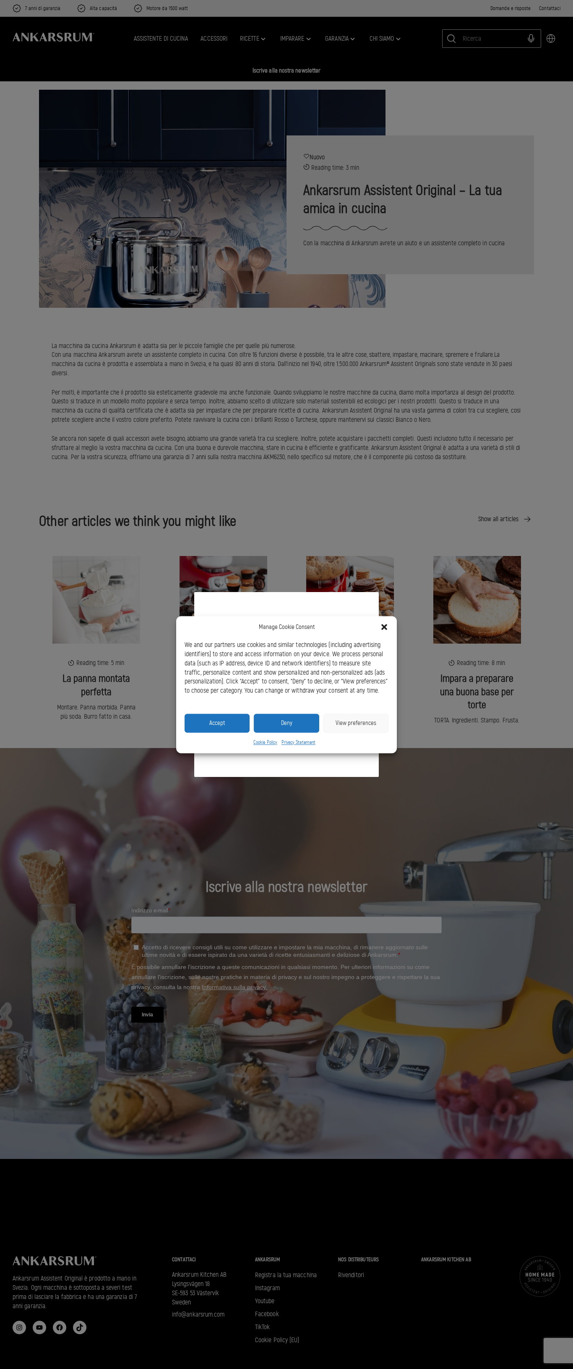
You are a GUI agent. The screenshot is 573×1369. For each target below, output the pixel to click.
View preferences (356, 723)
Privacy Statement (298, 742)
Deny (286, 723)
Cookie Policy (265, 742)
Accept (217, 723)
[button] (384, 627)
